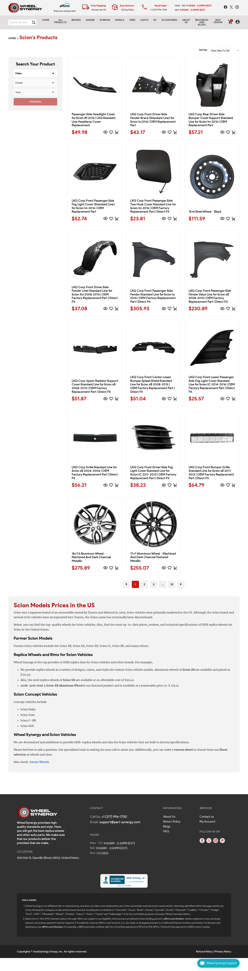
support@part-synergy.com (120, 822)
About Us (169, 816)
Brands (76, 20)
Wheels (119, 20)
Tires (132, 20)
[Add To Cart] (116, 132)
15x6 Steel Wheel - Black (205, 211)
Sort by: (203, 49)
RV (155, 20)
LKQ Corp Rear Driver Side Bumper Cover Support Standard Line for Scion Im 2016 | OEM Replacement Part (211, 119)
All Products (60, 21)
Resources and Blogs (201, 22)
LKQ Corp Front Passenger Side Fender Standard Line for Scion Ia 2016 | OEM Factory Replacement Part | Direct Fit (153, 296)
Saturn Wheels (39, 762)
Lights (144, 20)
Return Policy (171, 821)
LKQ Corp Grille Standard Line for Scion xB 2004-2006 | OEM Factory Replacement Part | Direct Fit (95, 472)
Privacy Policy (223, 951)
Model (19, 82)
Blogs (166, 826)
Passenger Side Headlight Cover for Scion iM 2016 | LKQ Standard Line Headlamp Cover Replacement (93, 119)
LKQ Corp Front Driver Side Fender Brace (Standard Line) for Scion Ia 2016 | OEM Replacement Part (153, 119)
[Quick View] (105, 132)
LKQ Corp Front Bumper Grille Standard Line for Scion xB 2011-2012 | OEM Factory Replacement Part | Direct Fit (211, 472)
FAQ (166, 831)
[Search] (33, 22)
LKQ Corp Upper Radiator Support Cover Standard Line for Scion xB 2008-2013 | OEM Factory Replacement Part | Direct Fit (95, 386)
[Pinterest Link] (222, 840)
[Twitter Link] (232, 7)
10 (171, 584)
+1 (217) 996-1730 (158, 9)
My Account (207, 821)
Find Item (35, 101)
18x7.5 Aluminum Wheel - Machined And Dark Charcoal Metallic (91, 557)
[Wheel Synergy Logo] (37, 813)
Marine (90, 20)
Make (18, 73)
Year (18, 92)
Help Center (217, 21)
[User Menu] (238, 22)
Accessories (169, 20)
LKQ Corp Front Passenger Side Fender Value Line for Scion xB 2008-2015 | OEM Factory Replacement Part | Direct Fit (210, 296)
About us (186, 21)
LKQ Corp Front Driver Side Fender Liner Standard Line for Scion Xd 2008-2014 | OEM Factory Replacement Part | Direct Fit (95, 294)
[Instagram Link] (237, 7)
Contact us (207, 816)
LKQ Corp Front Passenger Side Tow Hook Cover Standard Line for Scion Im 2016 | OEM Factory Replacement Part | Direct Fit (153, 206)
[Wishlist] (111, 132)
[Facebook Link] (226, 7)
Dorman (105, 20)
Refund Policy (204, 951)
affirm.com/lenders (174, 918)
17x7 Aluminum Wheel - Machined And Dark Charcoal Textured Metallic (153, 557)
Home (45, 20)
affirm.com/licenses (52, 926)
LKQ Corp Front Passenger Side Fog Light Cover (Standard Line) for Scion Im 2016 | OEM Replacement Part (93, 206)
